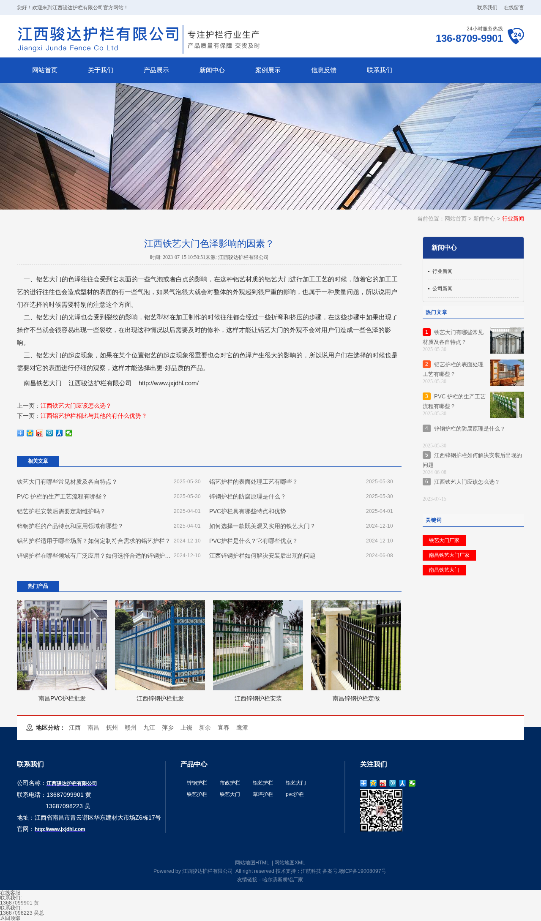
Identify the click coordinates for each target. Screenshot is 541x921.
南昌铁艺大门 (43, 383)
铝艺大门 (296, 783)
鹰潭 (242, 727)
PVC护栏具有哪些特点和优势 (301, 511)
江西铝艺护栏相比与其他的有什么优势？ (94, 415)
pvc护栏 (295, 794)
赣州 (131, 727)
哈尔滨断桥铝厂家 (282, 880)
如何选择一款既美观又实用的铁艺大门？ (301, 526)
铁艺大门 (230, 794)
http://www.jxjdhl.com (60, 829)
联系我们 (487, 8)
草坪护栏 (263, 794)
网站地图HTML (252, 863)
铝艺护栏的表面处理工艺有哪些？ (301, 481)
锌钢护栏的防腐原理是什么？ (301, 496)
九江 (149, 727)
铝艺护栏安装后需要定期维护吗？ (109, 511)
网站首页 (456, 218)
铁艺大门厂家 (444, 540)
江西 (75, 727)
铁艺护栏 (197, 794)
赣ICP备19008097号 (362, 871)
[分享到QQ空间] (30, 433)
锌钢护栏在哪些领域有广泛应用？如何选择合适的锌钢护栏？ (109, 555)
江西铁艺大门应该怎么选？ (76, 405)
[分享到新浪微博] (40, 433)
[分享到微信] (69, 433)
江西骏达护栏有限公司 (100, 383)
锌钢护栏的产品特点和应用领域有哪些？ (109, 526)
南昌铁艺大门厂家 (449, 555)
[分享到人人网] (59, 433)
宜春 (224, 727)
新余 (205, 727)
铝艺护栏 (263, 783)
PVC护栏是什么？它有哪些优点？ (301, 540)
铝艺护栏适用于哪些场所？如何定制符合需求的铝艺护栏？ (109, 540)
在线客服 (10, 892)
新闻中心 (484, 218)
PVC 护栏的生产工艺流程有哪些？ (109, 496)
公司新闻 (442, 289)
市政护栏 (230, 783)
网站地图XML (289, 863)
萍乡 (168, 727)
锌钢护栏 (197, 783)
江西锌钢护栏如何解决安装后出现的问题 (301, 555)
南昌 (93, 727)
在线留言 (514, 8)
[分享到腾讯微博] (49, 433)
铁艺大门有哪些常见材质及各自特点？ (109, 481)
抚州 (112, 727)
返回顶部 (10, 918)
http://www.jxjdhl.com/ (169, 383)
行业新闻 (513, 218)
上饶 (186, 727)
